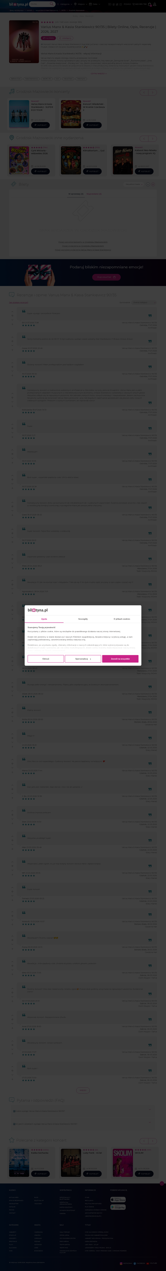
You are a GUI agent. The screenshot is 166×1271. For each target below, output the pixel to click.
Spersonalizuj (81, 659)
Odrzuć (45, 659)
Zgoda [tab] (44, 619)
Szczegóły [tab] (83, 619)
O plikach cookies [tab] (122, 619)
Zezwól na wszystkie (120, 659)
